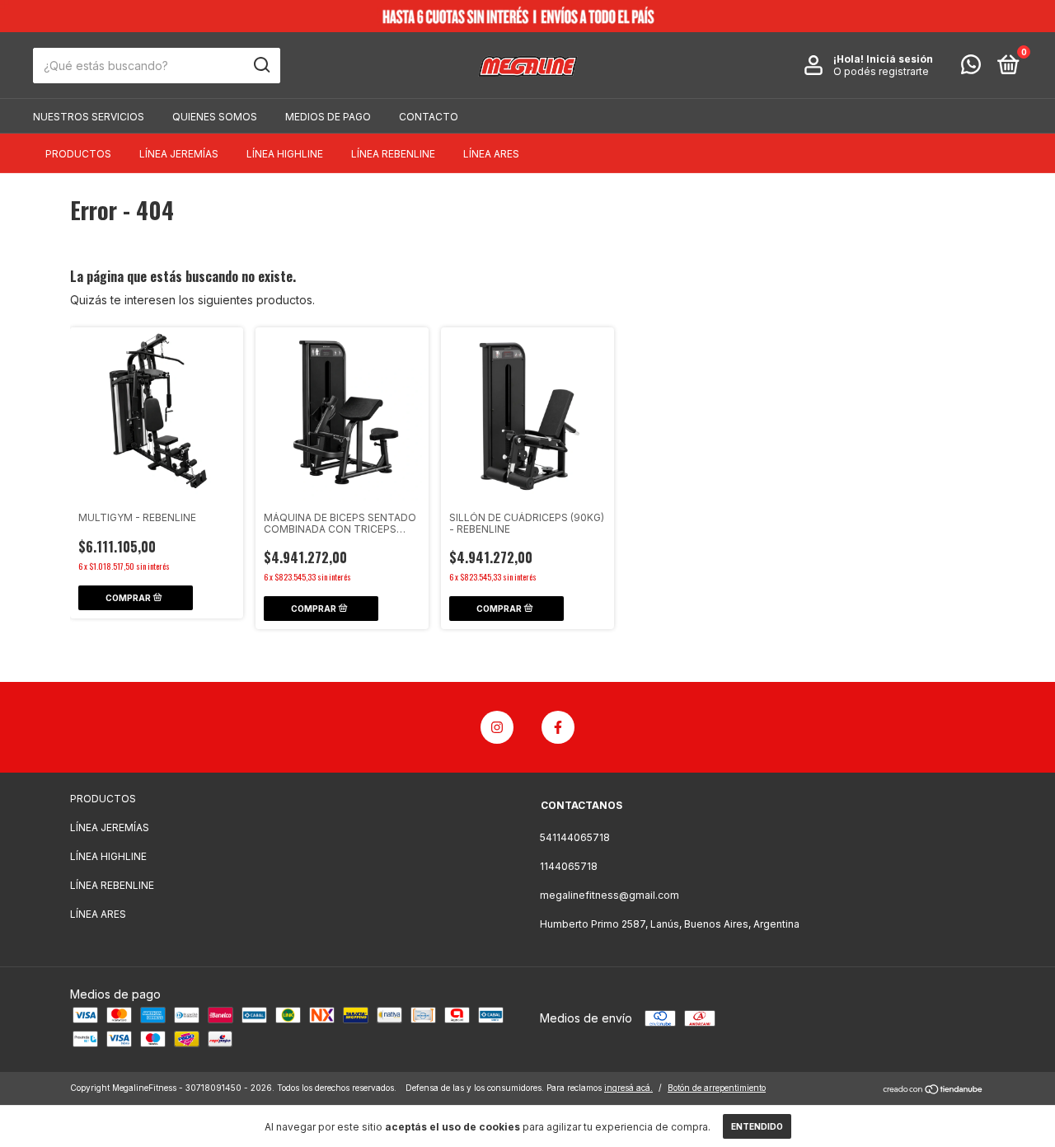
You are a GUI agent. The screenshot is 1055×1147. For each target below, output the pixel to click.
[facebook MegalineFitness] (558, 727)
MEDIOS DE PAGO (328, 116)
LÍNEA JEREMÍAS (178, 154)
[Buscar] (260, 65)
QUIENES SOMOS (214, 116)
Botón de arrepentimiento (717, 1088)
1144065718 (569, 866)
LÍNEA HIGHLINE (284, 154)
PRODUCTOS (78, 154)
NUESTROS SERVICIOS (88, 116)
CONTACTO (428, 116)
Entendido (757, 1126)
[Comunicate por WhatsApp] (971, 68)
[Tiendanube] (933, 1090)
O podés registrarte (881, 71)
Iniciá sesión (899, 59)
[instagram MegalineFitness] (497, 727)
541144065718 (575, 837)
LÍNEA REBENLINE (393, 154)
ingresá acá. (628, 1088)
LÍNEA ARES (491, 154)
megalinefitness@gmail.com (609, 895)
